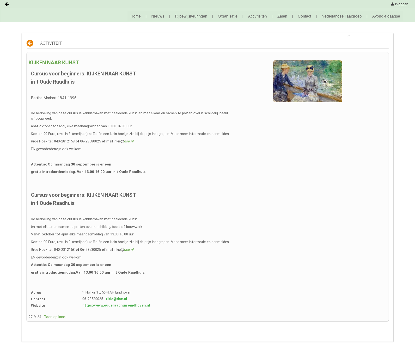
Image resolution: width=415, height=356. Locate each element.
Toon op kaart (55, 317)
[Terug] (30, 43)
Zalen (282, 16)
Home (135, 16)
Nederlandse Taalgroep (342, 16)
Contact (304, 16)
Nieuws (157, 16)
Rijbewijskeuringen (191, 16)
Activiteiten (257, 16)
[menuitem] (399, 4)
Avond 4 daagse (386, 16)
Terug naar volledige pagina (371, 35)
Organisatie (228, 16)
